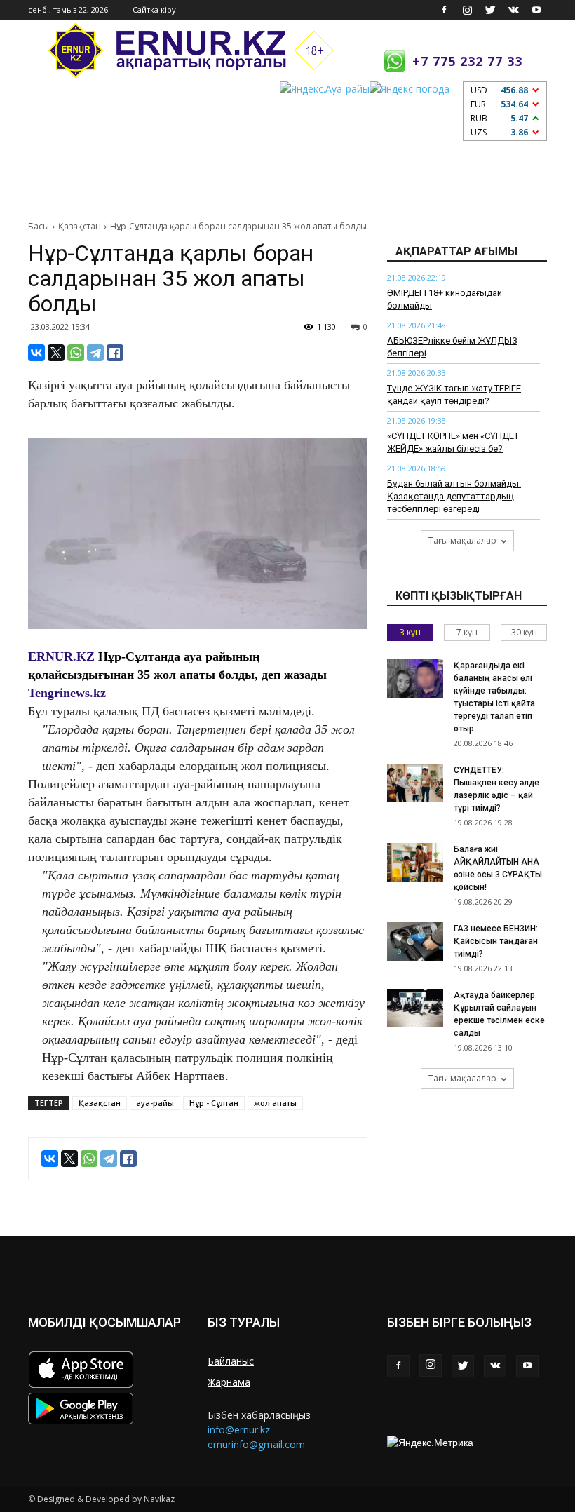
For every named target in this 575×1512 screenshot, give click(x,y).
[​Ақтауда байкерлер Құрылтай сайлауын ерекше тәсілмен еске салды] (415, 1008)
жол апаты (275, 1103)
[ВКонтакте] (36, 352)
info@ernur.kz (239, 1429)
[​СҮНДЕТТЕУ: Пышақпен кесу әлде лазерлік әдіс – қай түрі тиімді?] (415, 783)
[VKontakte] (513, 10)
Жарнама (229, 1382)
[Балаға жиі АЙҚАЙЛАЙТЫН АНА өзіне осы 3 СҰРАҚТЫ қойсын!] (415, 862)
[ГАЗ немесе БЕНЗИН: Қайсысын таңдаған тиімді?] (415, 941)
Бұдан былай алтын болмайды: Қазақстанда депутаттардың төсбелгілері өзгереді (454, 496)
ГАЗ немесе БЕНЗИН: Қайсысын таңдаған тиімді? (496, 941)
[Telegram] (95, 352)
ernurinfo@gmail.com (256, 1444)
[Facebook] (443, 10)
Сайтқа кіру (154, 9)
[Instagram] (467, 10)
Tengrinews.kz (67, 693)
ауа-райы (155, 1103)
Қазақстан (79, 226)
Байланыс (231, 1361)
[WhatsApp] (75, 352)
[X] (56, 352)
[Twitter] (490, 10)
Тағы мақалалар (462, 540)
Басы (38, 226)
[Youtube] (536, 10)
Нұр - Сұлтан (213, 1103)
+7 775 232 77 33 (467, 61)
